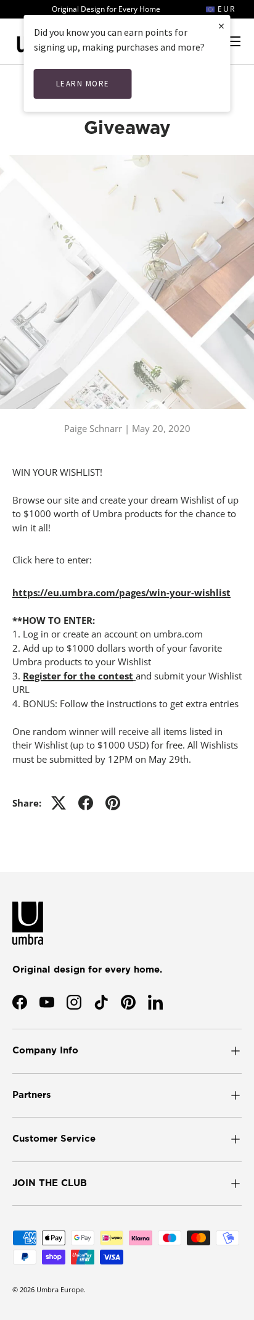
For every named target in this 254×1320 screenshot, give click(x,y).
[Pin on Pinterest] (112, 802)
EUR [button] (225, 9)
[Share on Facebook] (85, 802)
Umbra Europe (60, 1289)
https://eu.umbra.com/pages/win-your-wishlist (121, 592)
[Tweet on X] (58, 802)
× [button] (221, 25)
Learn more (83, 83)
